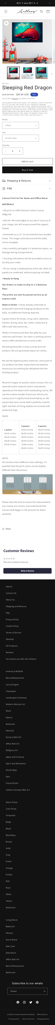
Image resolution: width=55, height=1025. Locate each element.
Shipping (15, 98)
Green (9, 861)
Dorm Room (11, 939)
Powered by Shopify (26, 1014)
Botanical (10, 724)
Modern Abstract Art (15, 704)
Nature (9, 717)
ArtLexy (16, 1014)
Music (8, 710)
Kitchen (9, 933)
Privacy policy (14, 1019)
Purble (9, 874)
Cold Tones (11, 808)
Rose (8, 887)
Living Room (12, 920)
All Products (12, 646)
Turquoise (10, 815)
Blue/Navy (10, 835)
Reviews (9, 652)
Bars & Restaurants (15, 678)
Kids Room (11, 952)
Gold (8, 848)
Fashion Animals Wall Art (18, 790)
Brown (9, 841)
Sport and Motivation (16, 763)
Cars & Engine (12, 684)
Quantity (6, 145)
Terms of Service (13, 632)
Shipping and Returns (16, 606)
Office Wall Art (12, 743)
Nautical (10, 730)
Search (9, 586)
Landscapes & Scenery (16, 697)
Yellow (9, 901)
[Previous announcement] (5, 3)
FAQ (8, 613)
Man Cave (10, 946)
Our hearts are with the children (21, 659)
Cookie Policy (12, 626)
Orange (9, 868)
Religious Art (12, 750)
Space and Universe (15, 757)
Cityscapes (11, 691)
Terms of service (28, 1019)
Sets (8, 776)
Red (8, 881)
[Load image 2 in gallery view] (27, 73)
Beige (8, 822)
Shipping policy (43, 1019)
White (8, 894)
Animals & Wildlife (14, 671)
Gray (8, 854)
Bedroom (10, 926)
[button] (6, 11)
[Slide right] (52, 73)
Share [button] (8, 528)
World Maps (11, 770)
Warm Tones (11, 802)
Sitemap (10, 639)
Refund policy (42, 1014)
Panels (4, 119)
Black (8, 828)
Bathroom (11, 972)
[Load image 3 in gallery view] (41, 73)
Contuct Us (11, 593)
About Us (10, 599)
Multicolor (11, 907)
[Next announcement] (49, 3)
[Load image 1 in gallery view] (13, 73)
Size (4, 132)
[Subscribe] (44, 991)
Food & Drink (12, 783)
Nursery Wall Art (13, 737)
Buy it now (27, 169)
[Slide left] (3, 73)
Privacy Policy (12, 619)
